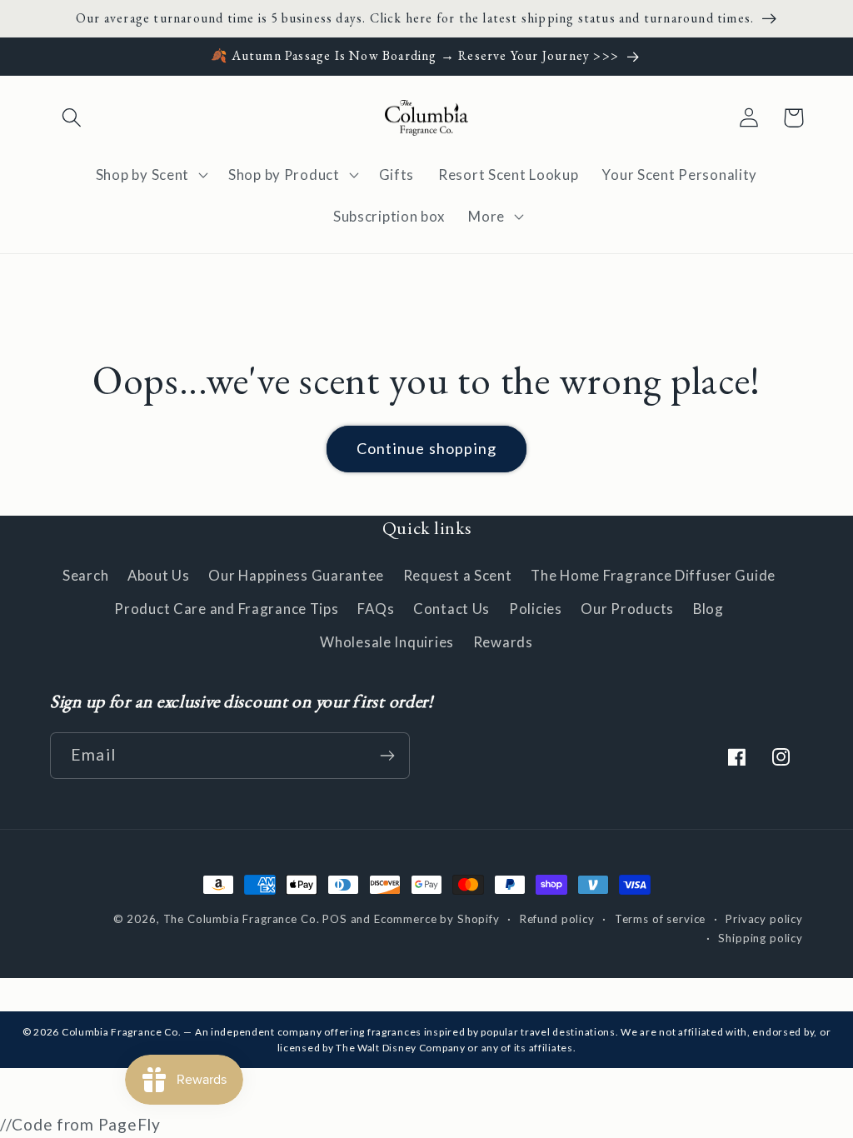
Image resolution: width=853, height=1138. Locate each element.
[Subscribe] (387, 755)
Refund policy (557, 919)
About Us (158, 575)
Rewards (503, 642)
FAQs (375, 608)
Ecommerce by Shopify (437, 919)
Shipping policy (760, 938)
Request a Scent (457, 575)
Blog (708, 608)
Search (85, 575)
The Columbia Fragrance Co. (241, 919)
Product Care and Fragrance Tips (226, 608)
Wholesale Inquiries (387, 642)
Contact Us (451, 608)
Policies (535, 608)
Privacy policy (764, 919)
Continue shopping (426, 448)
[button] (72, 118)
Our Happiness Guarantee (296, 575)
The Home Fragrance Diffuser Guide (653, 575)
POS (334, 919)
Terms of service (660, 919)
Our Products (627, 608)
